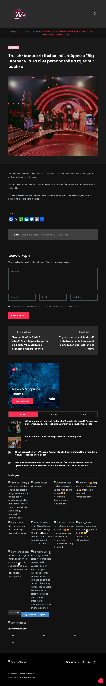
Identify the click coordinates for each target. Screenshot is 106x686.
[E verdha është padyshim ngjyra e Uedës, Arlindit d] (64, 493)
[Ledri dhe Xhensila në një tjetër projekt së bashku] (64, 535)
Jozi (67, 234)
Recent (23, 414)
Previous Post (24, 332)
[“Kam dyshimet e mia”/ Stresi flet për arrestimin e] (41, 533)
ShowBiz (13, 48)
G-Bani (59, 234)
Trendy (82, 414)
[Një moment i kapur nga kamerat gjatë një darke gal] (41, 580)
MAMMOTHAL (29, 677)
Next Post (84, 332)
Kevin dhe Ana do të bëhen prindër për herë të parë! (53, 436)
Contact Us (12, 674)
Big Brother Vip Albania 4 (41, 234)
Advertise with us (27, 674)
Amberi (24, 234)
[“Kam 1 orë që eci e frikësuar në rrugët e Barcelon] (19, 564)
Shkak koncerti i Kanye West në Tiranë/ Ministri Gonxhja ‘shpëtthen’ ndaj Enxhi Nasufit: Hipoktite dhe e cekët (56, 453)
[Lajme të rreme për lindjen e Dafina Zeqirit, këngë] (19, 500)
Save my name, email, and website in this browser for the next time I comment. (44, 306)
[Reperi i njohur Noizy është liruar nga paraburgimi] (19, 528)
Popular (53, 414)
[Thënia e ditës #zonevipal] (41, 484)
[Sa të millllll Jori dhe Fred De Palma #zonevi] (87, 490)
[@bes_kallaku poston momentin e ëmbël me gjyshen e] (87, 531)
